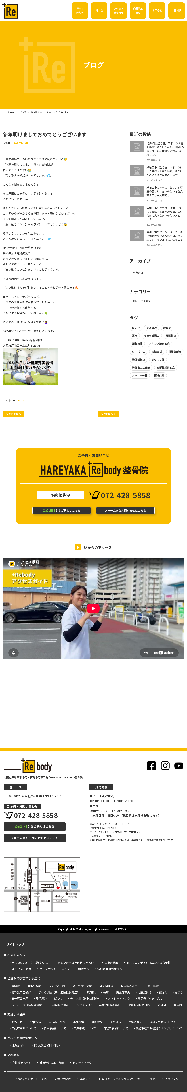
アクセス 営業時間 (118, 10)
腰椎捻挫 (159, 375)
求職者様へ (19, 1045)
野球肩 (162, 1005)
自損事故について (55, 1028)
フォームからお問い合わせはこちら (35, 838)
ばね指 (58, 998)
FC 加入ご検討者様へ (47, 1045)
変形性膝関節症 (166, 367)
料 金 (99, 10)
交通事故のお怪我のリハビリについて (159, 1028)
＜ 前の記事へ (13, 413)
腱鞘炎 (91, 992)
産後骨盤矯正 (151, 335)
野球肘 (178, 1005)
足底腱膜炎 (144, 992)
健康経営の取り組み (52, 1062)
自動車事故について (24, 1028)
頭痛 (134, 335)
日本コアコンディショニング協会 (119, 1079)
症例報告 (146, 301)
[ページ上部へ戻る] (177, 940)
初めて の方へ (79, 10)
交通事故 (151, 328)
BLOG (21, 400)
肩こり (136, 328)
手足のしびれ (57, 1022)
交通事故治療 (16, 1014)
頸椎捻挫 (137, 343)
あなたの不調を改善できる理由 (77, 962)
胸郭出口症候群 (141, 367)
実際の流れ (112, 962)
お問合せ (157, 10)
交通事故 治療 (138, 10)
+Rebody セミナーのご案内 (29, 1079)
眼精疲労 (157, 351)
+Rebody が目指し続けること (31, 962)
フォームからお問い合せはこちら (125, 510)
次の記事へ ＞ (108, 413)
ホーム (10, 112)
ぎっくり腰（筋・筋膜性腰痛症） (59, 992)
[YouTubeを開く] (178, 765)
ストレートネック (119, 998)
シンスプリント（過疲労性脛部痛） (98, 1005)
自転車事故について (115, 1028)
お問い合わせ (63, 1079)
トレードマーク (82, 1062)
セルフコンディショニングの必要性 (149, 962)
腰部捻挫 (97, 1022)
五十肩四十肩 (20, 998)
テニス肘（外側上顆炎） (85, 998)
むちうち (17, 1022)
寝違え (163, 992)
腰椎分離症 (175, 351)
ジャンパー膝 (139, 375)
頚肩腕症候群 (60, 1005)
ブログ (22, 112)
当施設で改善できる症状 (23, 978)
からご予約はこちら (62, 510)
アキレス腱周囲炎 (159, 343)
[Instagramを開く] (165, 765)
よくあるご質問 (21, 969)
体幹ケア (85, 1079)
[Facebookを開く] (151, 765)
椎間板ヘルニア (130, 986)
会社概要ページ (21, 1062)
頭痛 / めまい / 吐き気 (163, 1022)
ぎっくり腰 (158, 359)
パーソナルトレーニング (55, 969)
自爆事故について (85, 1028)
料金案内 (83, 969)
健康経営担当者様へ (109, 969)
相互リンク (121, 929)
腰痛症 (167, 328)
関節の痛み (135, 1022)
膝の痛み (115, 1022)
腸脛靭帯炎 (138, 359)
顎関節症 (171, 335)
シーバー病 (138, 351)
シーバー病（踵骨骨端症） (28, 1005)
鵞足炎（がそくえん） (151, 998)
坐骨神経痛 (106, 986)
